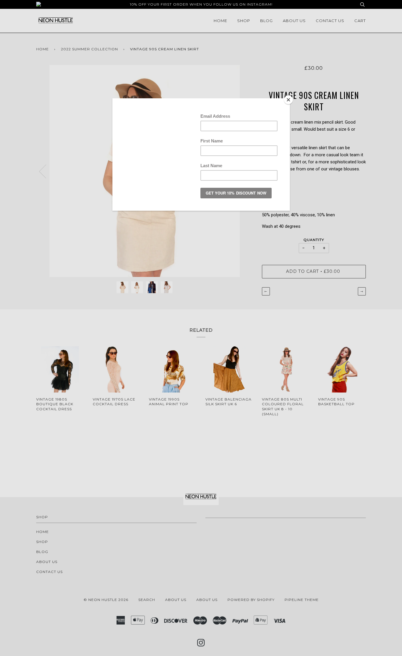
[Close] (288, 99)
